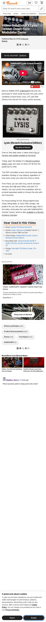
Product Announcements (15, 331)
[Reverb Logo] (11, 3)
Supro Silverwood (18, 230)
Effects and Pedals (13, 326)
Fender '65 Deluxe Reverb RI (21, 227)
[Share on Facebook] (20, 45)
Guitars (15, 13)
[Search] (41, 8)
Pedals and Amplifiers (28, 13)
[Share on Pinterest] (25, 45)
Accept (34, 618)
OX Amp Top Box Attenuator (21, 243)
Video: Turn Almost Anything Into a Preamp (12, 370)
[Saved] (36, 2)
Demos (4, 41)
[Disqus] (23, 404)
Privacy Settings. (13, 610)
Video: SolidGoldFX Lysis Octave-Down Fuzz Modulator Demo (19, 28)
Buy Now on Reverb (23, 147)
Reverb (25, 39)
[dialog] (23, 606)
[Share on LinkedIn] (17, 45)
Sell (29, 3)
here (34, 206)
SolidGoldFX (25, 91)
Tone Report (25, 337)
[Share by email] (28, 45)
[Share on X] (23, 45)
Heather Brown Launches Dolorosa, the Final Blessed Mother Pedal (33, 370)
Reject (12, 618)
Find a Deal (7, 13)
